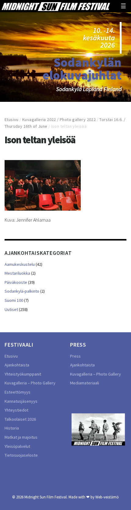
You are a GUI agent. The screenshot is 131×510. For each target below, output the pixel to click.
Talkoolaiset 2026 (20, 419)
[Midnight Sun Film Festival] (56, 6)
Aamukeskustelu (20, 264)
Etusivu (12, 119)
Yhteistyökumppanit (23, 374)
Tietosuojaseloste (21, 455)
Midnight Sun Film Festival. (46, 496)
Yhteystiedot (16, 410)
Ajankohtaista (17, 365)
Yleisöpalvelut (17, 446)
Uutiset (11, 309)
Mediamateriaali (84, 383)
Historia (12, 428)
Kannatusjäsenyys (21, 401)
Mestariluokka (17, 273)
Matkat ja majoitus (21, 437)
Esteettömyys (17, 392)
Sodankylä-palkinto (22, 291)
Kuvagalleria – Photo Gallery (30, 383)
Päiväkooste (16, 282)
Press (75, 356)
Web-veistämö (107, 496)
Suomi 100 (14, 300)
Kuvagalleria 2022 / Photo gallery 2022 (59, 119)
